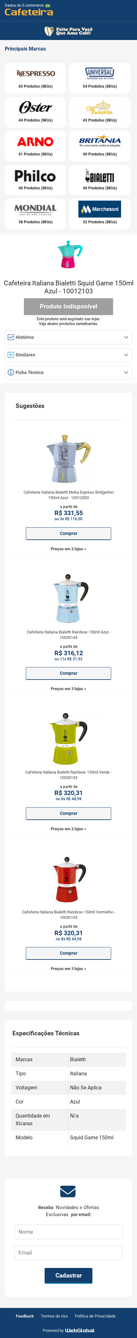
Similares (25, 354)
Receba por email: (68, 1211)
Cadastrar (68, 1275)
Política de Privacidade (95, 1316)
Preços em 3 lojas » (68, 688)
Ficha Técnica (29, 372)
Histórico (24, 337)
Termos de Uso (54, 1316)
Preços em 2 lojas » (68, 548)
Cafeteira (29, 11)
